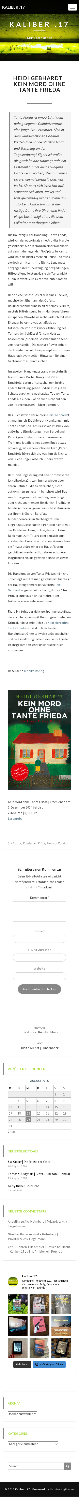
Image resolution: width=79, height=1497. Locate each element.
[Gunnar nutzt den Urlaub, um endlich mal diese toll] (39, 1326)
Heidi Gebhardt (57, 415)
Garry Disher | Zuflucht (23, 1186)
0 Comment (61, 98)
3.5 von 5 (14, 843)
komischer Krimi (34, 843)
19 (28, 1113)
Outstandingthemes (62, 1489)
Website (39, 968)
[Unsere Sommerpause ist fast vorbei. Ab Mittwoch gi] (61, 1304)
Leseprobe (15, 818)
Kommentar (39, 898)
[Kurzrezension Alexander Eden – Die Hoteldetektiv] (18, 1347)
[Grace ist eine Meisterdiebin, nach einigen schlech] (39, 1347)
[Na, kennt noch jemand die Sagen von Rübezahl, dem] (39, 1304)
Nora (17, 98)
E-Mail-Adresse (39, 950)
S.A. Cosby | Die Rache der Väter (29, 1162)
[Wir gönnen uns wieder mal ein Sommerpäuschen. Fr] (61, 1326)
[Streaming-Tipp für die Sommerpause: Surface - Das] (18, 1326)
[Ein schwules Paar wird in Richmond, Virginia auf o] (18, 1304)
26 (28, 1120)
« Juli (11, 1132)
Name (39, 931)
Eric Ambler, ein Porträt (45, 1251)
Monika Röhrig (34, 671)
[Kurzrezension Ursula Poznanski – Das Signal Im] (61, 1347)
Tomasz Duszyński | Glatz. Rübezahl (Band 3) (39, 1174)
